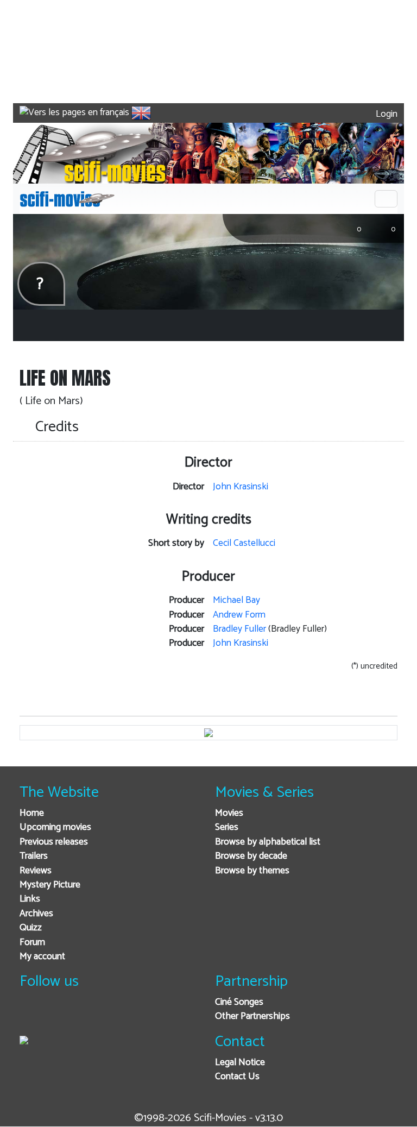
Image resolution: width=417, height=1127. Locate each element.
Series (226, 827)
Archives (36, 914)
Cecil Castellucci (244, 543)
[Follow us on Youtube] (84, 1017)
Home (32, 813)
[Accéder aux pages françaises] (74, 113)
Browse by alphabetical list (267, 842)
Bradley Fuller (239, 629)
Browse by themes (252, 871)
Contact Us (237, 1077)
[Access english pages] (141, 113)
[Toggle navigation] (386, 198)
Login (385, 114)
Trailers (34, 856)
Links (30, 899)
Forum (32, 942)
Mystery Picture (50, 885)
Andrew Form (239, 615)
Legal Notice (240, 1063)
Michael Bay (236, 600)
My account (42, 957)
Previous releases (54, 842)
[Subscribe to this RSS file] (110, 1017)
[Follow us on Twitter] (57, 1017)
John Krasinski (240, 487)
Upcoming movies (55, 827)
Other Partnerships (252, 1016)
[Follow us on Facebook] (31, 1017)
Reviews (36, 871)
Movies (229, 813)
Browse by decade (251, 856)
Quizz (31, 928)
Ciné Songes (239, 1002)
